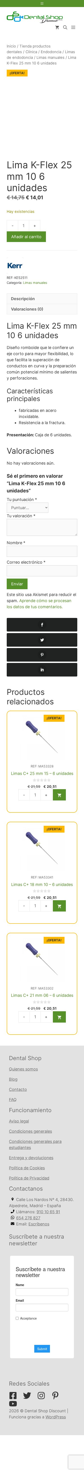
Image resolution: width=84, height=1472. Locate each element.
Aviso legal (19, 1121)
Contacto (18, 1089)
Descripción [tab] (23, 298)
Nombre (16, 542)
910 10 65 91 (48, 1211)
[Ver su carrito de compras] (57, 27)
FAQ (13, 1099)
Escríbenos (38, 1224)
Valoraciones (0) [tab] (27, 309)
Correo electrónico (26, 562)
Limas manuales (51, 57)
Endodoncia (51, 52)
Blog (13, 1079)
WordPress (55, 1417)
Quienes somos (23, 1069)
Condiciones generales (30, 1131)
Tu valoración (21, 515)
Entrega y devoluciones (31, 1157)
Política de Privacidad (29, 1178)
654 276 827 (28, 1218)
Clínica (31, 52)
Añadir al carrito (26, 236)
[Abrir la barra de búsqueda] (65, 27)
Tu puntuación (22, 499)
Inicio (11, 46)
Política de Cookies (27, 1168)
